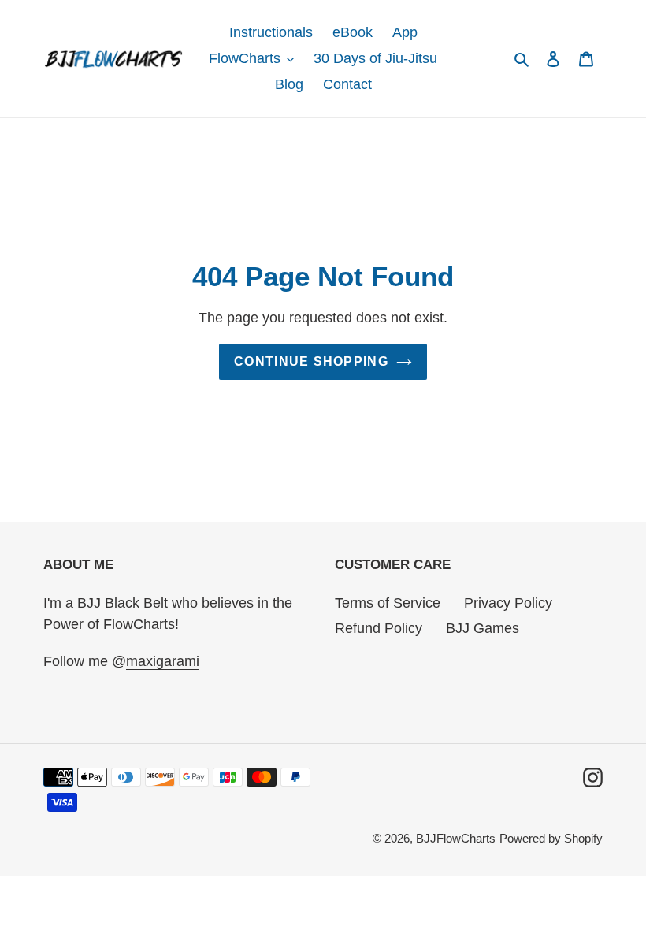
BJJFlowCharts (456, 838)
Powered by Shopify (551, 838)
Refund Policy (378, 628)
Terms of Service (387, 603)
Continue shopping (311, 361)
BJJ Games (482, 628)
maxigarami (162, 661)
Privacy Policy (508, 603)
